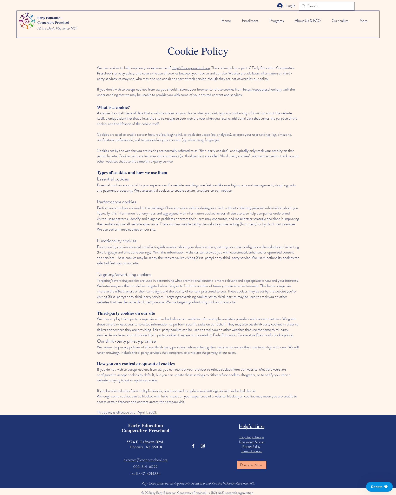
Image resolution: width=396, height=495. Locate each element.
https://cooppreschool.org (191, 68)
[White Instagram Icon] (202, 446)
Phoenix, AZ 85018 (145, 446)
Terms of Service (251, 451)
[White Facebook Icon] (193, 446)
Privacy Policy (251, 446)
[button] (379, 487)
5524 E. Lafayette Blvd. (145, 441)
